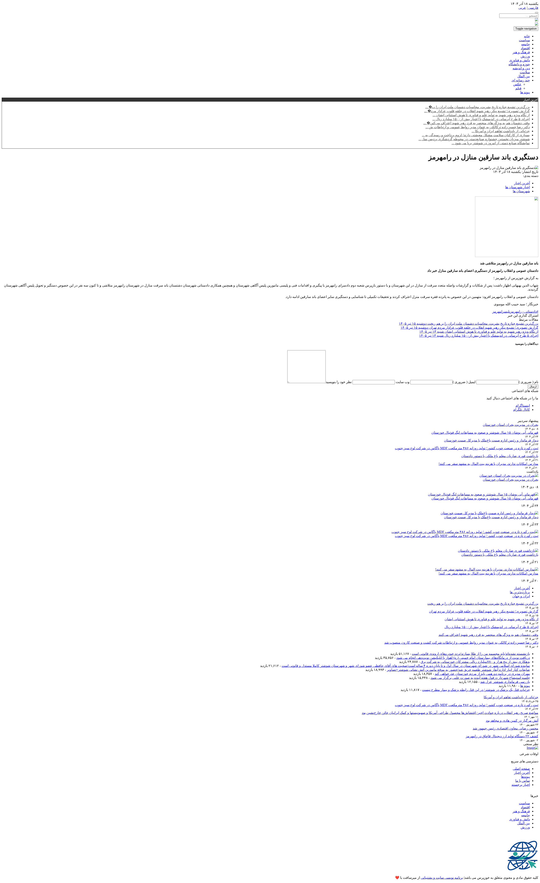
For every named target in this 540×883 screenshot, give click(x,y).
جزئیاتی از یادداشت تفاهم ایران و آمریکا (511, 697)
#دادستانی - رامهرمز (524, 311)
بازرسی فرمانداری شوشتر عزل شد (505, 682)
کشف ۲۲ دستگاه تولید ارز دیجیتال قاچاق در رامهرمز (502, 736)
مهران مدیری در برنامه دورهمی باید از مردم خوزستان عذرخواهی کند (482, 674)
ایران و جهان (521, 596)
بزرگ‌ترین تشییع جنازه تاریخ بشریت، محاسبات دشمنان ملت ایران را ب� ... (477, 107)
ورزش (525, 56)
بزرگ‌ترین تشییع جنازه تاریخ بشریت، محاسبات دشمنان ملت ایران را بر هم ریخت (482, 603)
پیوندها (525, 776)
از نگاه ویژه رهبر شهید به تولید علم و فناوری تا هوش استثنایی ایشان (491, 619)
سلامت (525, 72)
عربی (522, 7)
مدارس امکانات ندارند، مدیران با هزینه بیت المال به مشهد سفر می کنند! (488, 464)
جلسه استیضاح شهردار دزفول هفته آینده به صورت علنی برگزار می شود (480, 678)
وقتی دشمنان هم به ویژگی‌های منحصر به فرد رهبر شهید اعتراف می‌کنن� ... (476, 123)
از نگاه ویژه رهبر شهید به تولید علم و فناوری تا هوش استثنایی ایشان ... (481, 115)
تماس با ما (522, 780)
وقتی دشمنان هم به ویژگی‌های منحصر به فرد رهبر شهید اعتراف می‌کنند (488, 635)
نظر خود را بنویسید (339, 382)
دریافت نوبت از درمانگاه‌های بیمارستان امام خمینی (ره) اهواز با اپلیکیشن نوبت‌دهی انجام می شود (463, 658)
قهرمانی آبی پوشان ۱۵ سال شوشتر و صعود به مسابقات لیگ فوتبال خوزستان (484, 432)
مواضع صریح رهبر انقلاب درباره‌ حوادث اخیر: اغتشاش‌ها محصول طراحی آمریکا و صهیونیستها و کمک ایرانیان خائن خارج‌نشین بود (450, 713)
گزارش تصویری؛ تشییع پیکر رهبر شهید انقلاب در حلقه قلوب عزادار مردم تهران (483, 611)
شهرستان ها (521, 191)
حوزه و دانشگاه (519, 64)
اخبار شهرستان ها (517, 187)
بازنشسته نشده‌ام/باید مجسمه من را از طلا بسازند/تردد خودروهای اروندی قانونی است (471, 654)
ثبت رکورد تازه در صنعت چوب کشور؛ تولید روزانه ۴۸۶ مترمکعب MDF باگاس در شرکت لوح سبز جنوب (466, 448)
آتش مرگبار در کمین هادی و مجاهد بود (512, 720)
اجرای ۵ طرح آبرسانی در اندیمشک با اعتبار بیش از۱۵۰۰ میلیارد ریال (491, 627)
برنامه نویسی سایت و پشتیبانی (442, 877)
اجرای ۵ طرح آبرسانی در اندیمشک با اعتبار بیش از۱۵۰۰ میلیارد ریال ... (481, 119)
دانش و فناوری (519, 60)
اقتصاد (525, 48)
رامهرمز (498, 311)
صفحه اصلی (521, 768)
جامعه (525, 44)
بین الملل (523, 76)
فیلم (518, 88)
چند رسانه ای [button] (521, 80)
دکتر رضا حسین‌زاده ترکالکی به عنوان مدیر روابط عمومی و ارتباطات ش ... (477, 127)
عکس (517, 84)
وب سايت (402, 382)
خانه (527, 36)
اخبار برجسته (521, 784)
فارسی (533, 7)
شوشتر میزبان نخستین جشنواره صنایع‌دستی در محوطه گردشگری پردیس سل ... (474, 139)
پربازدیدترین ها (520, 592)
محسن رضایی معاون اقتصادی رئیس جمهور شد (505, 728)
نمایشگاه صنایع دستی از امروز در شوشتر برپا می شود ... (491, 143)
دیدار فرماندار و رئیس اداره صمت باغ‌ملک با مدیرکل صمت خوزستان (491, 440)
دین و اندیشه (521, 68)
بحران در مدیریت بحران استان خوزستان (510, 425)
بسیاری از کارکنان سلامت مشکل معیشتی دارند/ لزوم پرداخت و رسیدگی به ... (476, 135)
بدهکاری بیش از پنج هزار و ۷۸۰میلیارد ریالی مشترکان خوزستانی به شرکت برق (475, 662)
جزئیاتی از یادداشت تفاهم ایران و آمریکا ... (501, 131)
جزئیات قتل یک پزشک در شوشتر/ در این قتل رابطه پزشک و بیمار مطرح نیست (476, 690)
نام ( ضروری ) (528, 382)
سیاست (524, 40)
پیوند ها (525, 92)
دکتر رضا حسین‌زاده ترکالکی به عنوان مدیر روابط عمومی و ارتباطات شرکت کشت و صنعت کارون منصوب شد (461, 642)
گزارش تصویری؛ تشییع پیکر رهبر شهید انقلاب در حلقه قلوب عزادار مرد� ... (477, 111)
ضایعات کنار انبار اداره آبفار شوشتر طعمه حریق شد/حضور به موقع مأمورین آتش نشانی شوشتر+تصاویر (458, 670)
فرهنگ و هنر (521, 52)
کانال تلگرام (521, 409)
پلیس (507, 311)
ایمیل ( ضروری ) (464, 382)
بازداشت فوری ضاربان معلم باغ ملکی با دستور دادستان (499, 456)
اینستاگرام (523, 405)
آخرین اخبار (522, 183)
